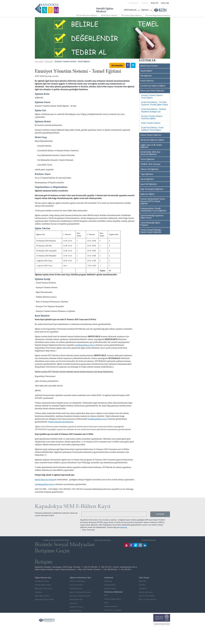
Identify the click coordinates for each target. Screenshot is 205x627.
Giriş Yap (165, 3)
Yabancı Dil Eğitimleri (149, 169)
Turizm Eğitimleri (147, 159)
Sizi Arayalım (117, 65)
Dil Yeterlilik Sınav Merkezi (86, 15)
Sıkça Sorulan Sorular (146, 592)
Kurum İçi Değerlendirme (112, 599)
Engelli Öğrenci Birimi (42, 596)
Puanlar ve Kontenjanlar (77, 581)
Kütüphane (38, 592)
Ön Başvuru (134, 3)
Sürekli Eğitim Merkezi (104, 10)
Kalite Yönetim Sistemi (150, 123)
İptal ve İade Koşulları (102, 540)
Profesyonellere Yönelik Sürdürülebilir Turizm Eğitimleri (153, 209)
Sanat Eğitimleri (147, 179)
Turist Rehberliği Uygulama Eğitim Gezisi (151, 217)
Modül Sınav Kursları (149, 66)
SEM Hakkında (130, 10)
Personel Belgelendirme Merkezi (158, 15)
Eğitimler (145, 10)
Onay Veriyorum (88, 530)
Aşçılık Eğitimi (146, 71)
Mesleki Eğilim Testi (76, 599)
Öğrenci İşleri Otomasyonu (43, 588)
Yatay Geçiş (73, 603)
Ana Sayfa (39, 61)
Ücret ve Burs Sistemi (76, 585)
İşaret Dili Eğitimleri (148, 184)
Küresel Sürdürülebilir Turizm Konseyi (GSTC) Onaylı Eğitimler (152, 201)
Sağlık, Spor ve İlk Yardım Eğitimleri (151, 146)
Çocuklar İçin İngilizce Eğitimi (152, 86)
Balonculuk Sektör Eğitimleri (152, 91)
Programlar (108, 581)
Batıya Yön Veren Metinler (147, 599)
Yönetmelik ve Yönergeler (112, 610)
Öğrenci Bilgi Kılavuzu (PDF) (44, 599)
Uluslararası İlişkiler (111, 606)
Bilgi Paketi (143, 581)
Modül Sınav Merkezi (109, 15)
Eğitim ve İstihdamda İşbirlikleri (80, 592)
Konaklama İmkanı (76, 588)
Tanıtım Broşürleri (76, 610)
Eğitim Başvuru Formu (44, 479)
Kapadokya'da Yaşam (76, 607)
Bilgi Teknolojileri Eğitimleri (151, 189)
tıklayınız (123, 527)
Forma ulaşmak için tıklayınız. (61, 421)
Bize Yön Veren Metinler (147, 596)
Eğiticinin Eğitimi (147, 194)
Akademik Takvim (110, 588)
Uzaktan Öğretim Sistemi (43, 585)
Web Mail (142, 585)
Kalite (106, 603)
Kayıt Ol (154, 3)
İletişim (145, 3)
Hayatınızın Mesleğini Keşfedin (80, 596)
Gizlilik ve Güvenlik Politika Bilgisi (56, 540)
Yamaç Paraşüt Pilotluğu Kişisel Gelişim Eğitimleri (150, 231)
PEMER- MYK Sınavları (150, 164)
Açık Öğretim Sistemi (42, 581)
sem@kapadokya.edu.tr (85, 345)
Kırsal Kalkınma (147, 81)
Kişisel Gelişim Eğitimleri (150, 135)
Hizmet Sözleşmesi (149, 540)
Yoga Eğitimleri (146, 174)
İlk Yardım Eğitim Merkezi (131, 15)
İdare (106, 595)
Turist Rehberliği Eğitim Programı (150, 224)
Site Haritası (143, 588)
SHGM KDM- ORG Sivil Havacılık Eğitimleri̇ (150, 153)
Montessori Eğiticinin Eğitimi (152, 140)
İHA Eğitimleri (146, 76)
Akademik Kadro (109, 585)
